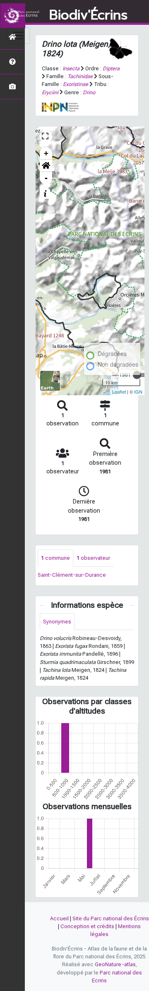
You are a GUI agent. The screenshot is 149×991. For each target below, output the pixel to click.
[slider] (137, 375)
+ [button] (46, 153)
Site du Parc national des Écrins (110, 918)
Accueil (59, 918)
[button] (46, 166)
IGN (138, 391)
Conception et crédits (87, 926)
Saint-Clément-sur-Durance (72, 575)
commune (55, 558)
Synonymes (57, 621)
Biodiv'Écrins (88, 15)
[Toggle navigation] (18, 35)
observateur (93, 558)
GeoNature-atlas (115, 964)
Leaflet (119, 391)
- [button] (46, 178)
